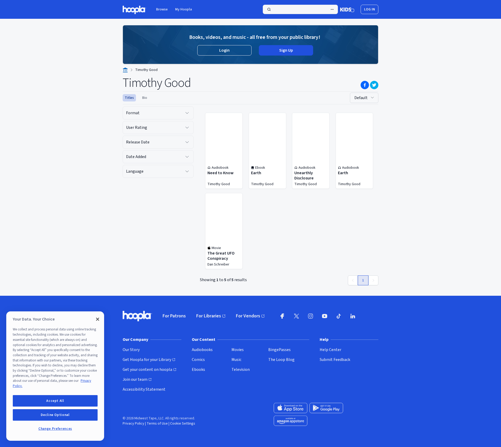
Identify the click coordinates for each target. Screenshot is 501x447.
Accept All (55, 400)
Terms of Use (157, 423)
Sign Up (286, 50)
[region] (55, 376)
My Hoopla (183, 9)
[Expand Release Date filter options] (187, 142)
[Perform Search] (300, 9)
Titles (129, 97)
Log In (369, 9)
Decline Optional (55, 415)
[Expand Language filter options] (187, 171)
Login (224, 50)
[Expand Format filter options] (187, 113)
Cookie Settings (182, 423)
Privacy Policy (133, 423)
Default (361, 98)
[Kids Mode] (347, 9)
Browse (162, 9)
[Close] (97, 319)
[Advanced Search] (332, 9)
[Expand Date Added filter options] (187, 157)
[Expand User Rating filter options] (187, 127)
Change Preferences (55, 428)
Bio (144, 97)
